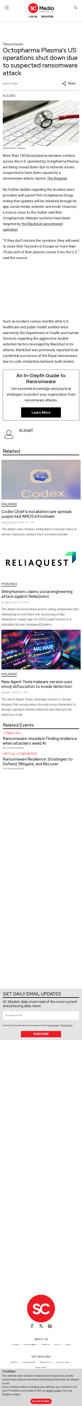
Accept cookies (41, 1401)
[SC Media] (41, 8)
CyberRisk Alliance (30, 1344)
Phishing (9, 584)
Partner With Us (41, 1367)
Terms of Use (53, 1025)
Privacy (67, 1344)
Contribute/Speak (28, 1362)
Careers (57, 1344)
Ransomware (13, 44)
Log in (33, 16)
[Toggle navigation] (7, 7)
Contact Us (45, 1344)
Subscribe (41, 1034)
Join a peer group (62, 1362)
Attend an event (46, 1362)
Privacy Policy (67, 1025)
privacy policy (53, 1390)
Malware (9, 504)
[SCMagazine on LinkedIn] (50, 1326)
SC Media (15, 1344)
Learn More (41, 412)
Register (47, 16)
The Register (57, 178)
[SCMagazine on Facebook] (32, 1326)
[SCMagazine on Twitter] (41, 1326)
